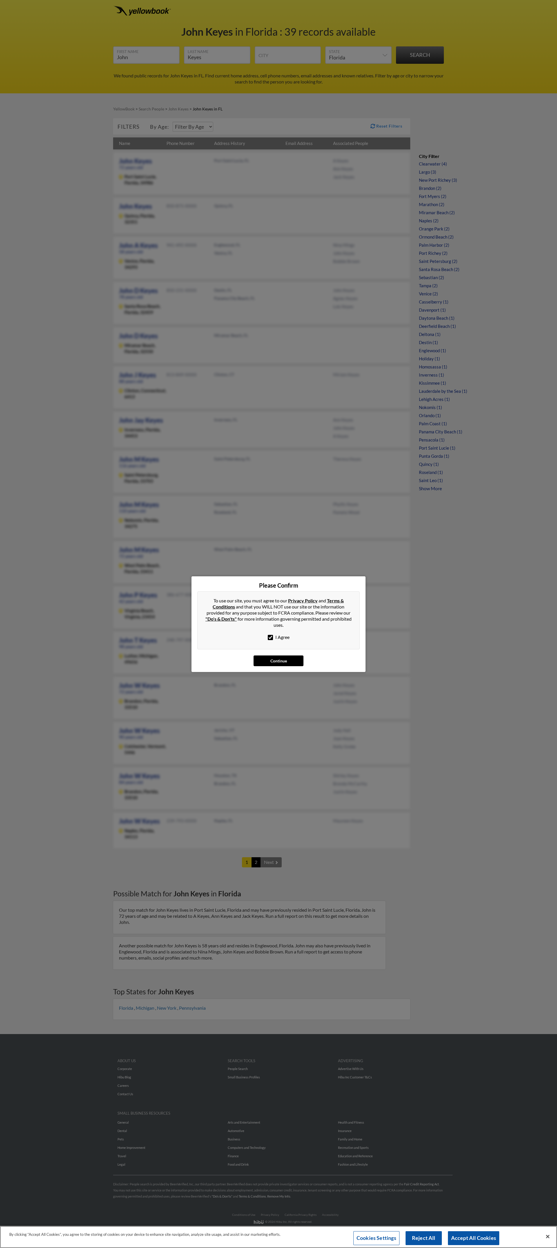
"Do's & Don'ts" (221, 619)
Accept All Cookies (473, 1238)
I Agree (282, 637)
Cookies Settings (376, 1238)
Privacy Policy (303, 600)
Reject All (423, 1238)
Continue (278, 660)
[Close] (547, 1236)
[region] (278, 1237)
